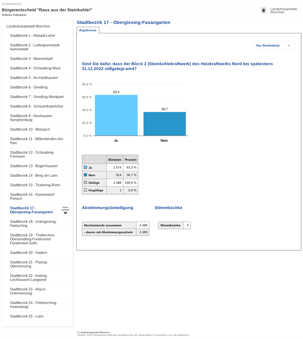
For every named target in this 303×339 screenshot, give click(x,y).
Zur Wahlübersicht (12, 3)
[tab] (88, 30)
